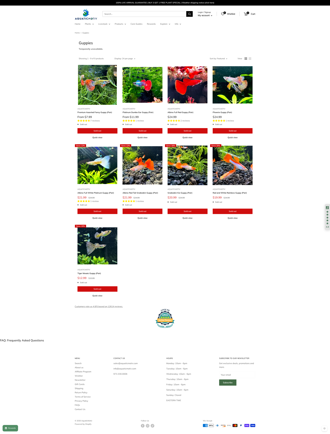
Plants (88, 24)
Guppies (85, 33)
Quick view (97, 137)
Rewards (151, 24)
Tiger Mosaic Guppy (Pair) (89, 273)
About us (79, 367)
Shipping (79, 388)
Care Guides (136, 24)
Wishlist (79, 376)
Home (77, 24)
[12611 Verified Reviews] (165, 328)
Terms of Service (83, 396)
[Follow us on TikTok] (152, 426)
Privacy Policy (81, 401)
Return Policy (81, 392)
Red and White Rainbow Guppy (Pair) (230, 193)
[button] (327, 217)
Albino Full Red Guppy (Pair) (180, 112)
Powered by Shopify (83, 424)
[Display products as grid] (246, 58)
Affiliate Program (83, 371)
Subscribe (228, 382)
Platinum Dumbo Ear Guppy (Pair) (138, 112)
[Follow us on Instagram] (147, 426)
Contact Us (80, 409)
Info (176, 24)
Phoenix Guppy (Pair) (222, 112)
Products (119, 24)
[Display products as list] (250, 58)
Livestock (102, 24)
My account (204, 15)
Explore (163, 24)
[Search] (189, 14)
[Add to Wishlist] (114, 68)
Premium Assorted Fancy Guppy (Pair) (94, 112)
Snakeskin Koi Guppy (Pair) (180, 193)
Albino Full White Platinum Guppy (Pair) (95, 193)
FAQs (77, 405)
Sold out (97, 131)
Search (78, 363)
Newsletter (80, 380)
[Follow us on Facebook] (143, 426)
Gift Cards (80, 384)
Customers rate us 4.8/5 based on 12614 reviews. (99, 306)
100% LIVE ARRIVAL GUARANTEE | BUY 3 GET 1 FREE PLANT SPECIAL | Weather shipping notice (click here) (165, 2)
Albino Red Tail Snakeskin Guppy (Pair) (140, 193)
